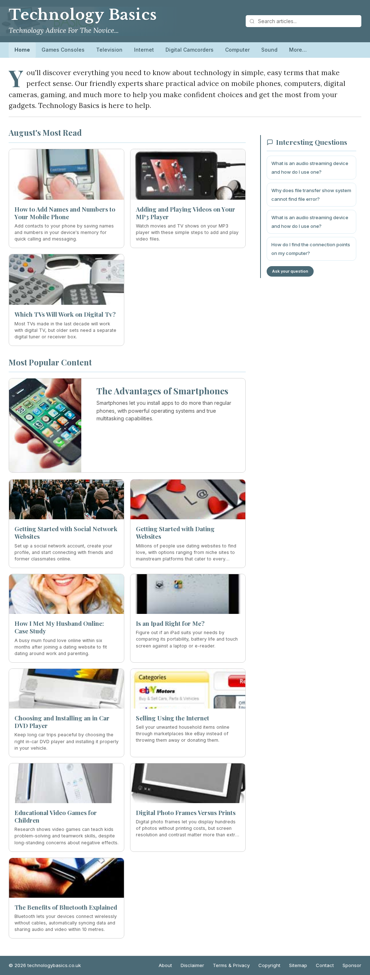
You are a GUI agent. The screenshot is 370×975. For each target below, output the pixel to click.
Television (109, 50)
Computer (237, 50)
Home (22, 50)
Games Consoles (63, 50)
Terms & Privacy (231, 965)
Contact (325, 965)
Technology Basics (82, 15)
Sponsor (352, 965)
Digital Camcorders (189, 50)
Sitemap (298, 965)
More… (298, 50)
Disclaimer (192, 965)
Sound (269, 50)
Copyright (269, 965)
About (165, 965)
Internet (144, 50)
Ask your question (290, 271)
